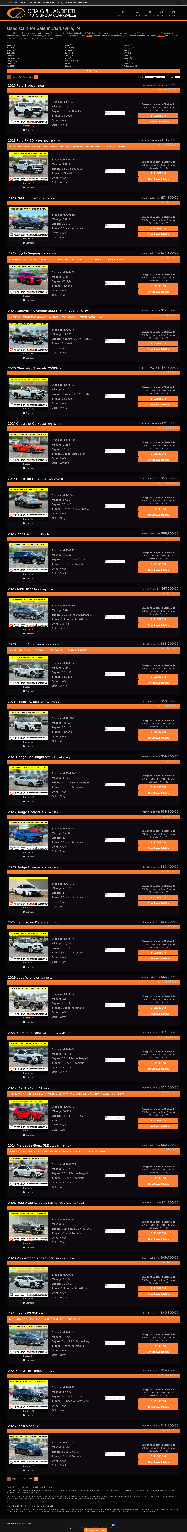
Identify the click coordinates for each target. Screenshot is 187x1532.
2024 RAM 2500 (46, 1203)
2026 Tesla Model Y (23, 1426)
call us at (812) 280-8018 (17, 38)
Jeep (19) (69, 56)
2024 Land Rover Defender (33, 922)
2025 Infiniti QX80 (28, 534)
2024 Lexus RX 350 (26, 1313)
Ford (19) (11, 66)
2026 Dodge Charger (33, 812)
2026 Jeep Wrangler (30, 977)
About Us (13, 1523)
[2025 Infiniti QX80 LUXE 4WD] (28, 557)
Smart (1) (127, 56)
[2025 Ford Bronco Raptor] (28, 109)
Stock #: (57, 102)
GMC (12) (69, 45)
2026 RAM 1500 (32, 198)
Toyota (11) (128, 63)
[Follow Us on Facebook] (178, 2)
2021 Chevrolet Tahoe (33, 1371)
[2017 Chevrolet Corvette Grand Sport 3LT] (28, 502)
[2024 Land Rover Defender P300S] (28, 946)
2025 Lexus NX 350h (28, 1088)
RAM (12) (127, 53)
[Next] (36, 77)
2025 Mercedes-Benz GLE (39, 1033)
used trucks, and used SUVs (129, 33)
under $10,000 (39, 1502)
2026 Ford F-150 (34, 644)
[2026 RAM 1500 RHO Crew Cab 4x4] (28, 222)
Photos (28, 126)
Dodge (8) (11, 63)
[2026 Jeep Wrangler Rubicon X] (28, 1001)
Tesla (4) (127, 61)
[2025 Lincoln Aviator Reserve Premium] (28, 725)
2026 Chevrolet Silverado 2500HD (37, 368)
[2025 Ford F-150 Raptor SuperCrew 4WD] (28, 166)
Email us (160, 36)
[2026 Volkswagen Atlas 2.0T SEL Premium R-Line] (28, 1282)
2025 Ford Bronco (26, 85)
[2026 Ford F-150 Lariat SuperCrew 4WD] (28, 670)
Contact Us (20, 1523)
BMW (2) (11, 50)
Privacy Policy (27, 1523)
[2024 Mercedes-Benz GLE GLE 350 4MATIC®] (28, 1171)
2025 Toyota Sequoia (32, 253)
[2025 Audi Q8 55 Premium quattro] (28, 613)
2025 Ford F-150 (35, 141)
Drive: (55, 120)
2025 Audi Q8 (30, 589)
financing (89, 36)
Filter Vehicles (94, 71)
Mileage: (57, 106)
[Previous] (9, 77)
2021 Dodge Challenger (39, 757)
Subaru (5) (128, 58)
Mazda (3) (127, 45)
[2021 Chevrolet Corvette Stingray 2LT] (28, 447)
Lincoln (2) (69, 66)
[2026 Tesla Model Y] (28, 1449)
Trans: (56, 115)
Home (8, 1523)
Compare (30, 130)
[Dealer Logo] (42, 12)
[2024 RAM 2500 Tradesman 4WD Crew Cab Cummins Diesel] (28, 1226)
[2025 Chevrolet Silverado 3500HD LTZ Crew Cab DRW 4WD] (28, 337)
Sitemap (97, 1525)
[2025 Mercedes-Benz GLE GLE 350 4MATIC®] (28, 1056)
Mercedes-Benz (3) (131, 48)
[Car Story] (115, 115)
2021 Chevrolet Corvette (34, 423)
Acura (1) (11, 45)
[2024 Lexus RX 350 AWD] (28, 1339)
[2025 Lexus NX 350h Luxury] (28, 1114)
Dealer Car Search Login (78, 1525)
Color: (55, 124)
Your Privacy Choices (105, 1525)
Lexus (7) (69, 63)
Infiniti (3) (69, 53)
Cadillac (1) (11, 56)
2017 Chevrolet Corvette (36, 479)
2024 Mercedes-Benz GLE (39, 1145)
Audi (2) (10, 48)
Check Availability (158, 121)
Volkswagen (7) (130, 66)
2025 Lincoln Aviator (34, 702)
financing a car (58, 1502)
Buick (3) (11, 53)
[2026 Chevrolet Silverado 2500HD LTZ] (28, 392)
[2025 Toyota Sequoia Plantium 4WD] (28, 279)
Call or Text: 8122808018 (75, 3)
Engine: (56, 111)
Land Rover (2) (71, 61)
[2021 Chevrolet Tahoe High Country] (28, 1394)
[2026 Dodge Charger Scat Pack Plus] (28, 836)
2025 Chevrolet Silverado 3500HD (49, 311)
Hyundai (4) (70, 50)
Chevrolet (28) (13, 58)
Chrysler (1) (12, 61)
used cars (114, 33)
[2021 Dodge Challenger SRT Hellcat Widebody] (28, 780)
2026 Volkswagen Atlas (41, 1258)
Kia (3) (68, 58)
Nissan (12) (128, 50)
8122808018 (158, 115)
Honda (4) (69, 48)
